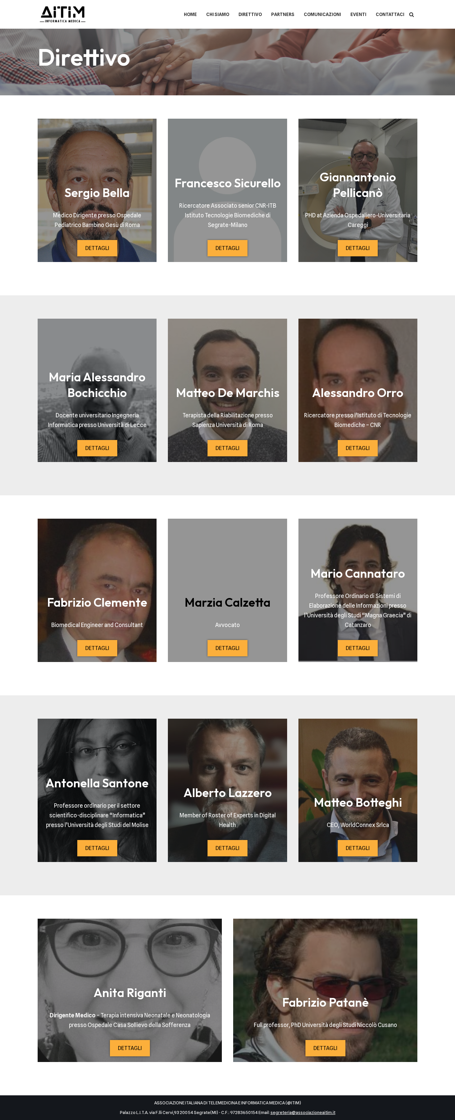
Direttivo (250, 14)
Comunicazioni (322, 14)
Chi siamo (217, 14)
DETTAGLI (97, 248)
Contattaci (390, 14)
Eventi (358, 14)
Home (190, 14)
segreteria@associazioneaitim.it (302, 1112)
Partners (282, 14)
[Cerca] (411, 14)
